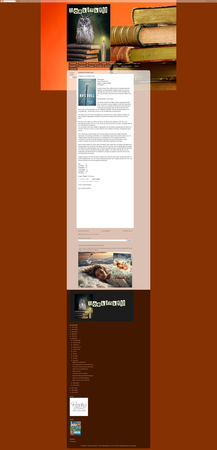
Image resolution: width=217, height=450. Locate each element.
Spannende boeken (126, 66)
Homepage (73, 63)
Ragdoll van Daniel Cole (79, 362)
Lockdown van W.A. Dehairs (80, 373)
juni (74, 353)
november (76, 342)
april (74, 358)
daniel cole (85, 181)
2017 (73, 388)
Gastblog (127, 63)
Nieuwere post (83, 231)
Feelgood (111, 63)
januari (75, 385)
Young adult (73, 69)
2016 (73, 390)
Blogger (134, 445)
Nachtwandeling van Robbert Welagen (83, 375)
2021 (73, 331)
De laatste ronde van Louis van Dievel (83, 366)
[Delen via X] (96, 179)
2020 (73, 334)
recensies (95, 181)
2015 (73, 392)
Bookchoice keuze (94, 63)
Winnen (137, 66)
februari (75, 383)
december (76, 340)
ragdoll (91, 181)
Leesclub (99, 66)
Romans (115, 66)
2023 (73, 327)
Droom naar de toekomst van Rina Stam (91, 245)
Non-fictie (107, 66)
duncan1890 (115, 445)
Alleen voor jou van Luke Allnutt (81, 380)
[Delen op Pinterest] (99, 179)
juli (74, 351)
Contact (104, 63)
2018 (73, 338)
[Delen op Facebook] (97, 179)
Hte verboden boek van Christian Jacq (83, 364)
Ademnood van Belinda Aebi (80, 369)
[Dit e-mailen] (93, 179)
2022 (73, 329)
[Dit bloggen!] (94, 179)
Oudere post (127, 231)
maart (74, 360)
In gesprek (73, 66)
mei (74, 356)
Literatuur (91, 66)
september (76, 347)
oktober (75, 344)
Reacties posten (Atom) (93, 234)
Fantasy (119, 63)
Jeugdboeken (82, 66)
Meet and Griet (77, 371)
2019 (73, 336)
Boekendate (82, 63)
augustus (75, 349)
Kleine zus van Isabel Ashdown (81, 378)
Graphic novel (136, 63)
